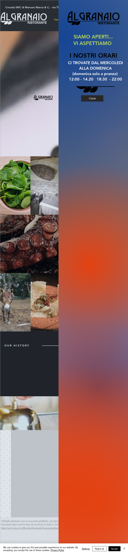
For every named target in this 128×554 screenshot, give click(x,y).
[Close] (124, 549)
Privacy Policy (57, 550)
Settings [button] (86, 548)
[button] (92, 98)
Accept (114, 548)
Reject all (99, 548)
